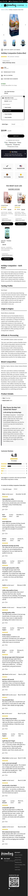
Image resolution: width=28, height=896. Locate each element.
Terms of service (18, 855)
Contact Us (17, 867)
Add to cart (16, 136)
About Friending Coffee (20, 864)
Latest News (17, 869)
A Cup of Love (4, 205)
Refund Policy (18, 860)
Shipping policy (18, 862)
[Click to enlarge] (3, 35)
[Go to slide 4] (16, 36)
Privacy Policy (18, 857)
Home (2, 9)
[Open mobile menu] (1, 5)
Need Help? (17, 852)
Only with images (7, 489)
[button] (2, 24)
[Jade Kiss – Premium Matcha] (7, 233)
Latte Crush (17, 205)
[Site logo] (14, 5)
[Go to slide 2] (13, 36)
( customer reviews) (13, 56)
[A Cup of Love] (7, 197)
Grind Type (5, 124)
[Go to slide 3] (14, 36)
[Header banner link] (14, 1)
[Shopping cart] (26, 5)
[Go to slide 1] (11, 36)
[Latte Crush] (21, 197)
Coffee (6, 9)
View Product (7, 223)
